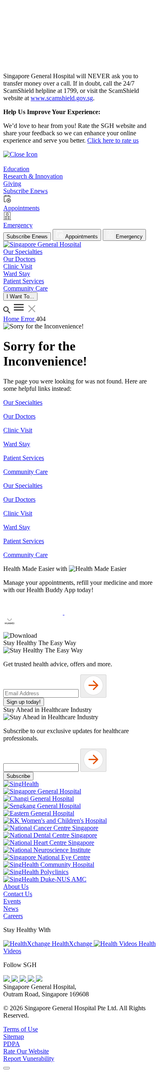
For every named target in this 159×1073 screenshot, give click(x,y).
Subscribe (18, 776)
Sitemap (13, 1036)
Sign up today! (24, 702)
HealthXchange (72, 943)
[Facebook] (7, 979)
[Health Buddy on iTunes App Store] (33, 612)
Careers (13, 915)
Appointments (81, 237)
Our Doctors (19, 416)
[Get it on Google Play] (94, 612)
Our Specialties (22, 402)
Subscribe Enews (27, 237)
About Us (16, 886)
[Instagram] (24, 979)
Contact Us (17, 893)
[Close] (6, 1068)
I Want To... (20, 296)
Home (12, 318)
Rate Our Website (26, 1051)
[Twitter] (32, 979)
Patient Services (23, 457)
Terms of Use (20, 1029)
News (10, 908)
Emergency (128, 237)
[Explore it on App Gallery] (33, 628)
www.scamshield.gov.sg (62, 98)
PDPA (11, 1043)
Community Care (25, 471)
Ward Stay (16, 444)
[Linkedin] (39, 979)
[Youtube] (15, 979)
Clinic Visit (17, 430)
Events (12, 901)
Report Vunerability (28, 1058)
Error (28, 318)
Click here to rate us (113, 140)
